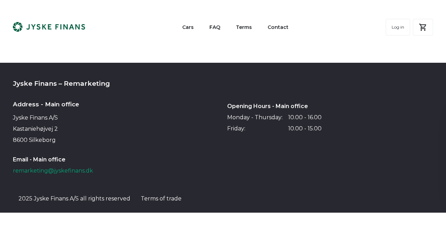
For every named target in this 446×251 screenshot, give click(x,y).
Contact (278, 27)
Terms (244, 27)
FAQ (214, 27)
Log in (398, 27)
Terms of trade (161, 198)
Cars (188, 27)
